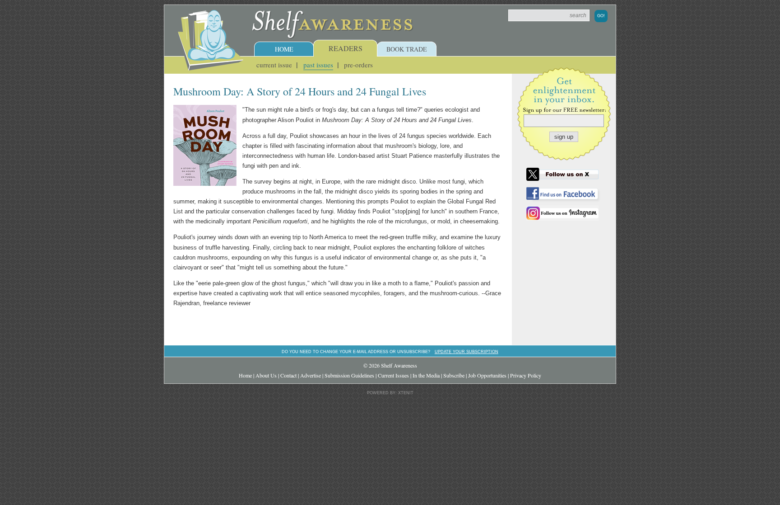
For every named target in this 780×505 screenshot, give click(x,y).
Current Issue (274, 64)
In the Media (426, 375)
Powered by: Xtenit (390, 393)
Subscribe (453, 375)
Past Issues (318, 64)
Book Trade (406, 49)
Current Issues (393, 375)
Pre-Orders (358, 64)
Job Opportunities (487, 375)
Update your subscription (466, 351)
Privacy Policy (525, 375)
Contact (288, 375)
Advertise (310, 375)
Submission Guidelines (349, 375)
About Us (266, 375)
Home (284, 49)
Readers (345, 48)
